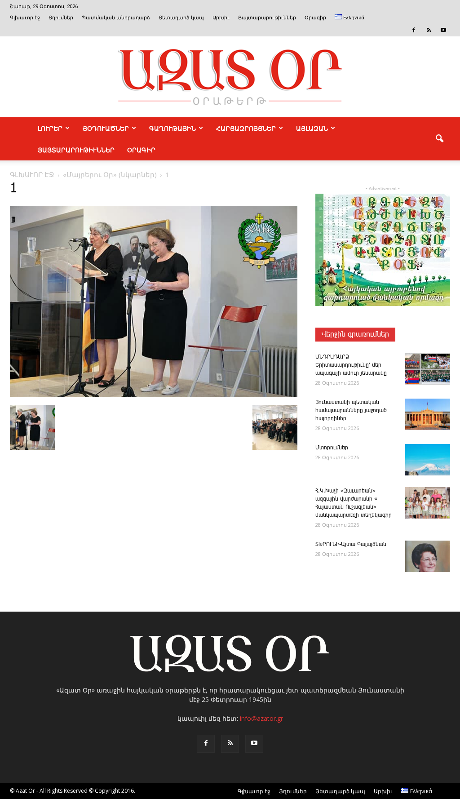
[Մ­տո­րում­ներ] (427, 459)
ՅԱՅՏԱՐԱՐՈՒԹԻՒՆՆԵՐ (76, 149)
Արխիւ (221, 18)
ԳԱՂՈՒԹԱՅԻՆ (172, 128)
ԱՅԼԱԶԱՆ (312, 128)
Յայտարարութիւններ (267, 18)
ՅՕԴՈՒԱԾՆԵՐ (106, 128)
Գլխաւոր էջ (25, 18)
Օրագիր (315, 18)
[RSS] (428, 30)
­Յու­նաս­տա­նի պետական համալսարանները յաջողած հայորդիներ (351, 410)
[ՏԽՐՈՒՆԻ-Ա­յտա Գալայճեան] (427, 556)
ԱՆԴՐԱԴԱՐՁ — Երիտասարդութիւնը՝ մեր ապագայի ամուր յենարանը (351, 365)
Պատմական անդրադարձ (116, 18)
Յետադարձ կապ (181, 18)
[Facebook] (413, 30)
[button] (439, 139)
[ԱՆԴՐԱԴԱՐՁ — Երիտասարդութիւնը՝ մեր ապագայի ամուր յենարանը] (427, 369)
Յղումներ (61, 18)
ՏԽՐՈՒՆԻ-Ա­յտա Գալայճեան (350, 544)
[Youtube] (443, 30)
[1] (153, 395)
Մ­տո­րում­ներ (331, 447)
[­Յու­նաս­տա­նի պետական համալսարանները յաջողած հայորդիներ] (427, 414)
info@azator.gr (261, 718)
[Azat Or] (230, 76)
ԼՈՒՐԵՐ (50, 128)
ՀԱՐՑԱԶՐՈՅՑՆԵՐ (246, 128)
